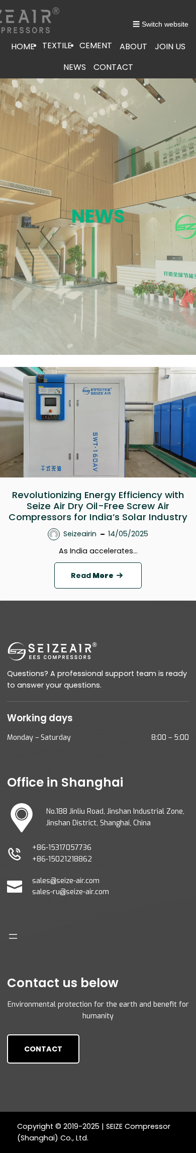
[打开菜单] (13, 936)
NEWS (74, 67)
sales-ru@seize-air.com (70, 892)
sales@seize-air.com (66, 881)
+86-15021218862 (62, 859)
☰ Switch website (160, 24)
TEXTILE (57, 45)
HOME (23, 46)
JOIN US (170, 46)
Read (106, 579)
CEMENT (95, 45)
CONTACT (113, 67)
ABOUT (133, 46)
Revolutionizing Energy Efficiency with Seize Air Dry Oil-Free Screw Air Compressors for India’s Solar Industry (98, 506)
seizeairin (79, 534)
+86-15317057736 (61, 847)
